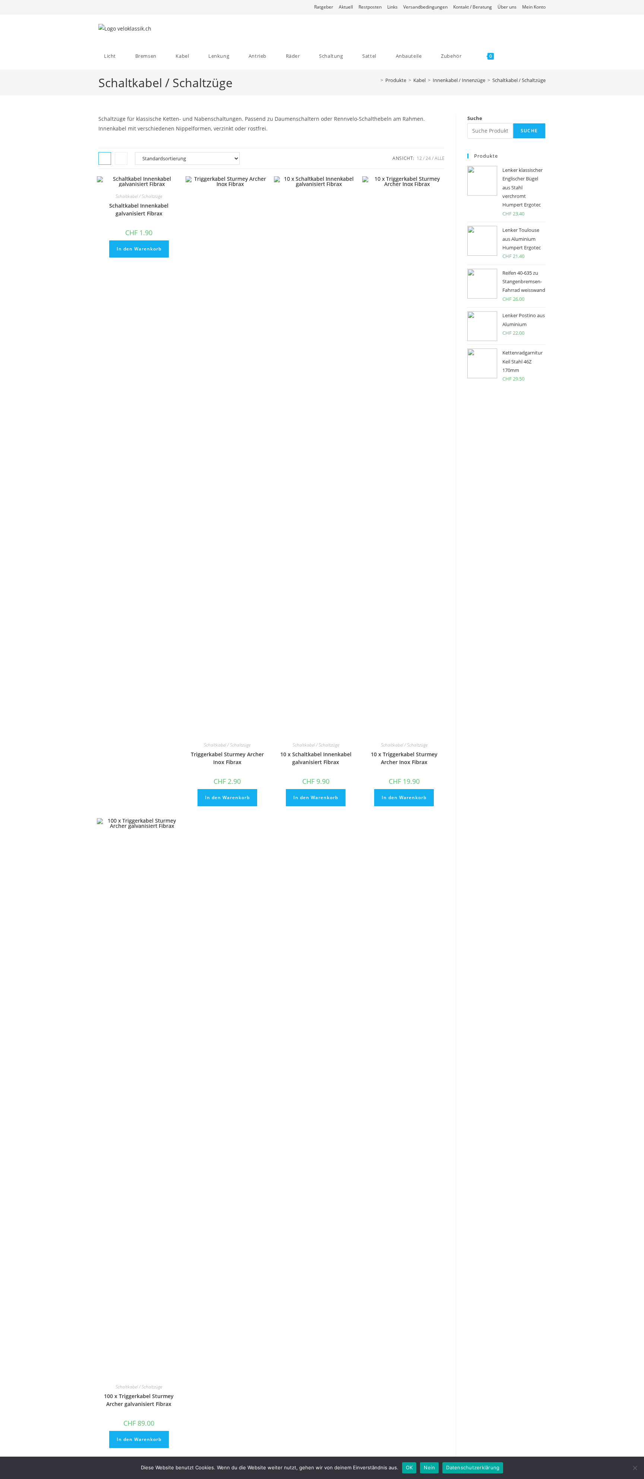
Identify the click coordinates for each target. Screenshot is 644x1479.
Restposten (370, 7)
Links (392, 7)
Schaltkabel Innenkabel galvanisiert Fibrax (138, 209)
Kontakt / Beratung (472, 7)
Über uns (507, 7)
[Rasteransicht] (104, 158)
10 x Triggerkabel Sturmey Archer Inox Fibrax (404, 758)
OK (409, 1467)
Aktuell (346, 7)
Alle (440, 158)
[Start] (376, 80)
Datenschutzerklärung (472, 1467)
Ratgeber (323, 7)
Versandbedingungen (425, 7)
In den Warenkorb (139, 249)
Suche (474, 118)
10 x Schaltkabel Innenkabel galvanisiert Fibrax (315, 758)
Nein (429, 1467)
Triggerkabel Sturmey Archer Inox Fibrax (227, 758)
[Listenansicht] (121, 158)
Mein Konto (534, 7)
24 (428, 158)
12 (419, 158)
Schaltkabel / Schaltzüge (519, 80)
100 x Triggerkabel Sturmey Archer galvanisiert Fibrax (139, 1400)
